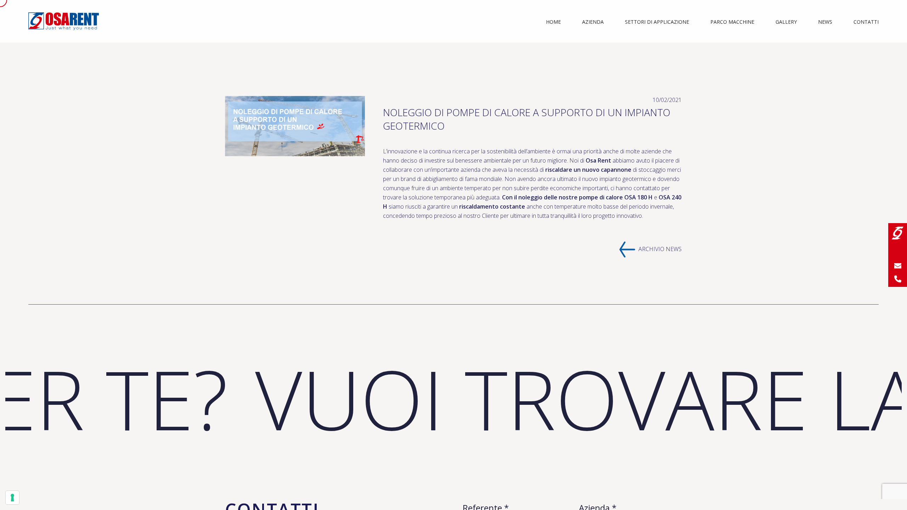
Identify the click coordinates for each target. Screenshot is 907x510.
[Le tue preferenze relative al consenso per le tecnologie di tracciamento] (12, 497)
